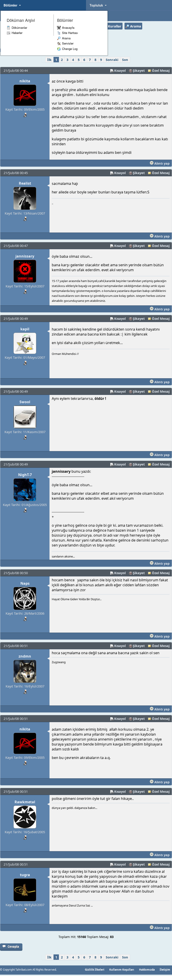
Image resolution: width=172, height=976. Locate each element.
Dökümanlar (19, 27)
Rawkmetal (25, 801)
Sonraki (112, 59)
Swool (24, 401)
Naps (25, 583)
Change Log (69, 49)
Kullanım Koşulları (121, 969)
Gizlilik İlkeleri (94, 969)
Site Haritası (70, 33)
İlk (49, 59)
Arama (66, 38)
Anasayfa (68, 27)
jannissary (24, 256)
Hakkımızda (147, 969)
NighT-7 (25, 474)
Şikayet (139, 70)
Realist (25, 183)
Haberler (17, 33)
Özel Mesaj (161, 70)
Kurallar (114, 26)
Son (125, 59)
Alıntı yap (161, 163)
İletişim (165, 969)
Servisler (67, 43)
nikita (24, 80)
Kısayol (120, 70)
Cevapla (13, 947)
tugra (25, 874)
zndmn (25, 656)
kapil (24, 329)
